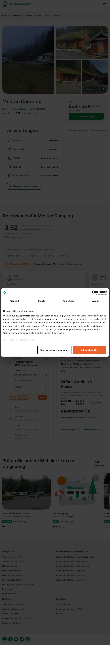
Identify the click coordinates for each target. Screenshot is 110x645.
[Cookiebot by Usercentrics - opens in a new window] (94, 292)
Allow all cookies (89, 350)
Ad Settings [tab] (68, 301)
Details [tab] (41, 301)
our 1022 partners (21, 315)
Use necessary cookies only (54, 350)
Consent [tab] (14, 301)
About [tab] (95, 301)
